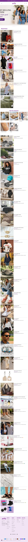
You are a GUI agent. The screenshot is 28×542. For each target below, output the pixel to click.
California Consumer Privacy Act (8, 522)
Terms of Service (8, 525)
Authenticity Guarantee (13, 525)
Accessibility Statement (13, 531)
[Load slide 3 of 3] (15, 26)
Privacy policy (10, 540)
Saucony (14, 15)
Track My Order (13, 523)
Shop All (23, 523)
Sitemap (8, 528)
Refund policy (7, 540)
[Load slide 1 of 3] (12, 26)
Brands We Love (23, 520)
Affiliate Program (18, 520)
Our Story (8, 519)
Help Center (13, 519)
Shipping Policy (14, 527)
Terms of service (15, 540)
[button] (1, 3)
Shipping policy (19, 540)
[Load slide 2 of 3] (14, 26)
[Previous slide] (11, 26)
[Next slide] (17, 26)
